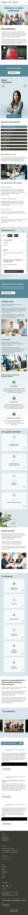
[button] (14, 100)
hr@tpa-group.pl (5, 840)
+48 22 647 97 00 (5, 838)
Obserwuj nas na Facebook (16, 392)
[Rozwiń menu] (26, 2)
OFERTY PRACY (13, 72)
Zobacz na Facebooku (6, 796)
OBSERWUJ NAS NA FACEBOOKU (9, 743)
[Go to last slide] (4, 86)
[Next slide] (24, 86)
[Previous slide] (2, 716)
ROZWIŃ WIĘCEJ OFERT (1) (12, 271)
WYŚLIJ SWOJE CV (7, 292)
